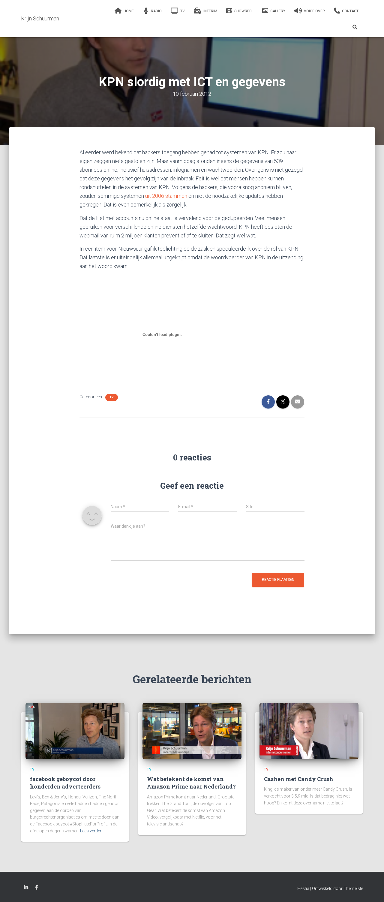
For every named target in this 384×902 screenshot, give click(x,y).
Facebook (36, 887)
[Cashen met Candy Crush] (309, 730)
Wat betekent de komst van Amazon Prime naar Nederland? (191, 782)
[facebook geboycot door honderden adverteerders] (75, 730)
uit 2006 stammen (166, 196)
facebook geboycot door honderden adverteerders (65, 782)
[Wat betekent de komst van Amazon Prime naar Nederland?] (192, 730)
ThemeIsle (353, 888)
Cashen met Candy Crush (298, 779)
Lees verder (90, 830)
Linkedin (26, 887)
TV (112, 397)
